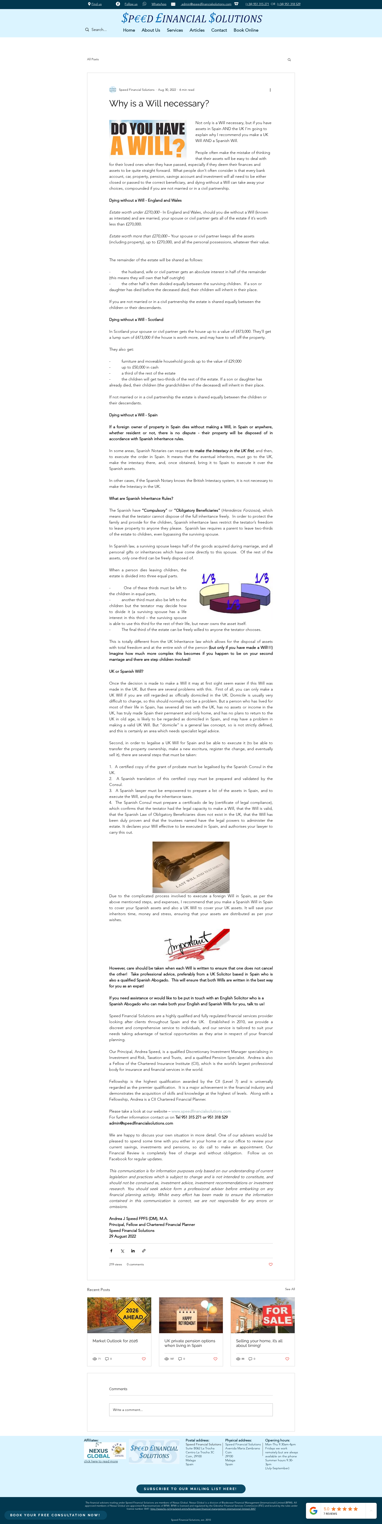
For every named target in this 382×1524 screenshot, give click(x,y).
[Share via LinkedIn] (133, 1251)
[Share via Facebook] (111, 1251)
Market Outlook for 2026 (115, 1340)
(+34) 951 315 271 (257, 4)
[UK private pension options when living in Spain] (191, 1315)
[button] (151, 30)
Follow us (131, 4)
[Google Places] (89, 4)
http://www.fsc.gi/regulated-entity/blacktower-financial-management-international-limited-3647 (203, 1508)
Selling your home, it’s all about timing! (259, 1343)
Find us (97, 4)
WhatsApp (159, 4)
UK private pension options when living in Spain (189, 1343)
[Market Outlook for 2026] (119, 1315)
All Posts (93, 59)
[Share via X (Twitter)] (122, 1251)
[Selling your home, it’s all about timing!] (263, 1315)
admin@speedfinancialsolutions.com (206, 4)
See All (290, 1289)
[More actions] (270, 89)
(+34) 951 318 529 (288, 4)
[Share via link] (144, 1251)
